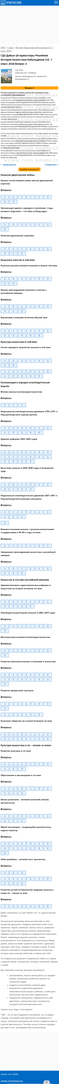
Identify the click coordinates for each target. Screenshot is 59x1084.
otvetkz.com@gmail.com (12, 1081)
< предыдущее (8, 164)
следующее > (51, 164)
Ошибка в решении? (29, 169)
